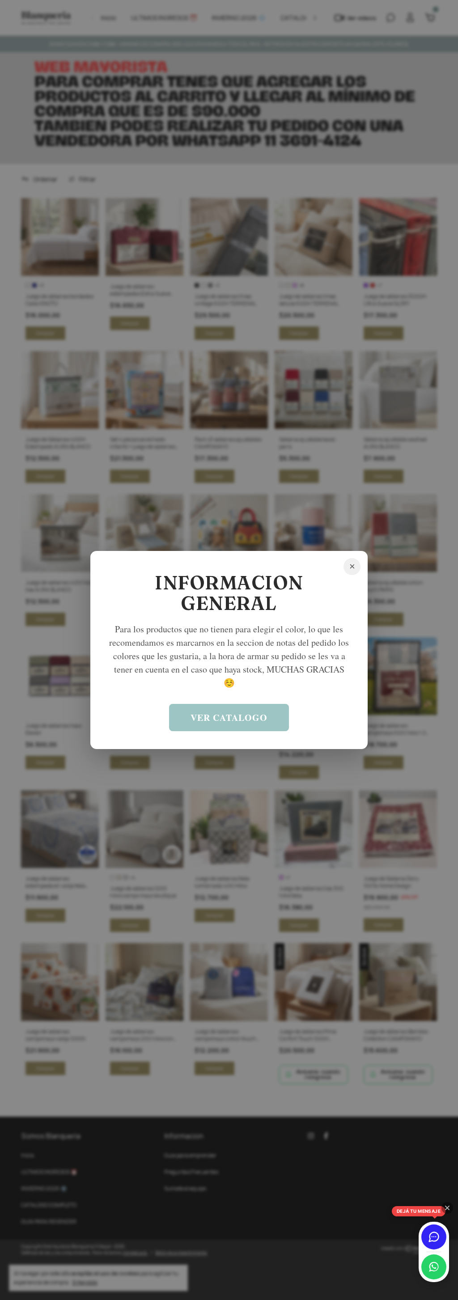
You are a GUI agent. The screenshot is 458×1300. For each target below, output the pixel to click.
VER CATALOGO (229, 717)
